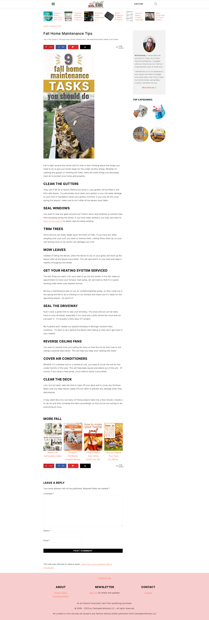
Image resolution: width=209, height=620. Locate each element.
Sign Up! (93, 593)
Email (46, 540)
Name (47, 530)
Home (45, 26)
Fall (60, 26)
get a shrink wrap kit (53, 221)
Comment (48, 493)
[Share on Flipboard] (73, 47)
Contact (148, 593)
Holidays (53, 26)
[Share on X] (85, 47)
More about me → (149, 87)
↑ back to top (104, 578)
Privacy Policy (60, 593)
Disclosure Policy (61, 596)
